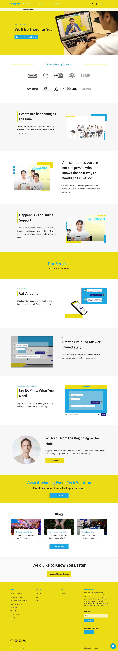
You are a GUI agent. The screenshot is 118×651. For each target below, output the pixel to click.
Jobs (36, 597)
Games (12, 621)
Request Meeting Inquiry (59, 574)
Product (26, 4)
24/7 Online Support (28, 9)
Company (48, 4)
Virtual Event (14, 611)
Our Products (55, 460)
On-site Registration (16, 597)
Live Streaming (14, 614)
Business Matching (16, 604)
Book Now (89, 632)
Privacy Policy (87, 648)
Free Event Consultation (91, 629)
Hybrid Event (14, 607)
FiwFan (102, 605)
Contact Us (59, 495)
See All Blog (59, 546)
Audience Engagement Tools (18, 600)
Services (34, 4)
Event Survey (14, 618)
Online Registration (16, 593)
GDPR (96, 648)
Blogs (41, 4)
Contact (56, 4)
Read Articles (63, 593)
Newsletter (87, 612)
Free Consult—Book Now (26, 37)
